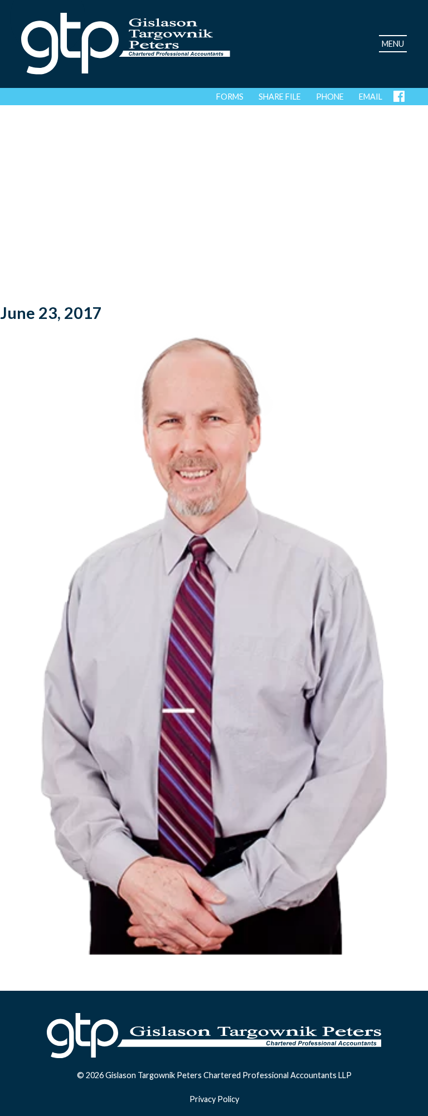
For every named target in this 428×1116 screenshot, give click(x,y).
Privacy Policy (214, 1099)
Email (370, 96)
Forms (230, 96)
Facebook (400, 96)
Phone (330, 96)
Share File (280, 96)
